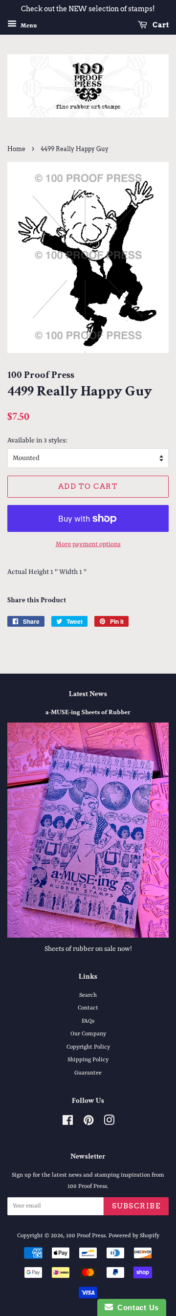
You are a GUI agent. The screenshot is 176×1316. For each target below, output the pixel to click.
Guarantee (88, 1073)
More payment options (88, 544)
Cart (160, 25)
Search (88, 995)
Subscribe (136, 1206)
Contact (88, 1008)
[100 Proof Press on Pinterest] (88, 1122)
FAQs (88, 1021)
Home (16, 149)
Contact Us (136, 1307)
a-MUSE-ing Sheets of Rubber (88, 712)
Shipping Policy (88, 1059)
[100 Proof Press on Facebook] (67, 1122)
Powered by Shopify (134, 1235)
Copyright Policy (88, 1047)
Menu (28, 25)
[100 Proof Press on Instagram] (109, 1122)
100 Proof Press (86, 1235)
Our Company (88, 1034)
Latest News (88, 694)
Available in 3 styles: (37, 440)
